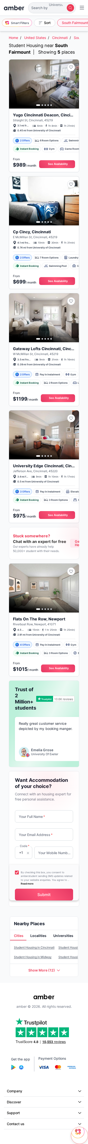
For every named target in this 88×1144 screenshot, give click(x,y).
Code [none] (24, 846)
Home (13, 37)
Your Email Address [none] (36, 835)
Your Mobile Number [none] (54, 853)
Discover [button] (14, 1102)
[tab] (18, 936)
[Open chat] (79, 1135)
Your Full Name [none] (32, 816)
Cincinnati (60, 37)
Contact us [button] (15, 1124)
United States (35, 37)
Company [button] (14, 1091)
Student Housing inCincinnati (34, 947)
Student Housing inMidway (33, 957)
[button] (52, 7)
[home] (14, 7)
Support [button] (13, 1113)
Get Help (78, 543)
